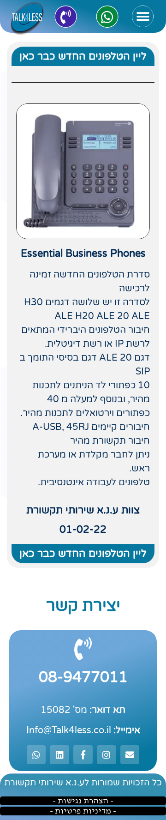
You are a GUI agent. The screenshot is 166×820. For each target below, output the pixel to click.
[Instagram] (106, 755)
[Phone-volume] (65, 17)
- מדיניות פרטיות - (83, 811)
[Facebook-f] (83, 755)
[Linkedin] (59, 755)
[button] (142, 16)
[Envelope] (130, 755)
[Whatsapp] (107, 17)
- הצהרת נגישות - (83, 800)
